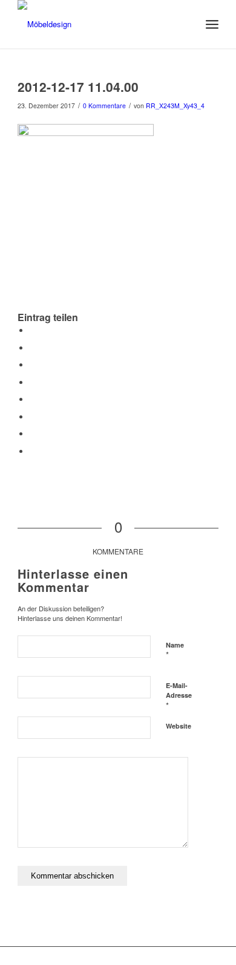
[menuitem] (212, 24)
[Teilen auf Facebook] (33, 330)
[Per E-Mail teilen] (33, 451)
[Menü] (212, 24)
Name (175, 650)
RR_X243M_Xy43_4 (175, 105)
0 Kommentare (104, 105)
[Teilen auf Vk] (33, 417)
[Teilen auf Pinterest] (33, 365)
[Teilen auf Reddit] (33, 434)
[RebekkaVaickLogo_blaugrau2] (98, 24)
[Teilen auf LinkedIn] (33, 382)
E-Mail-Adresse (179, 696)
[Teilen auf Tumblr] (33, 399)
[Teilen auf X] (33, 348)
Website (178, 725)
